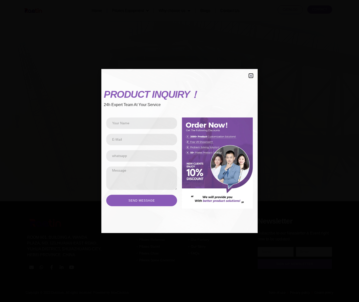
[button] (251, 76)
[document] (179, 151)
